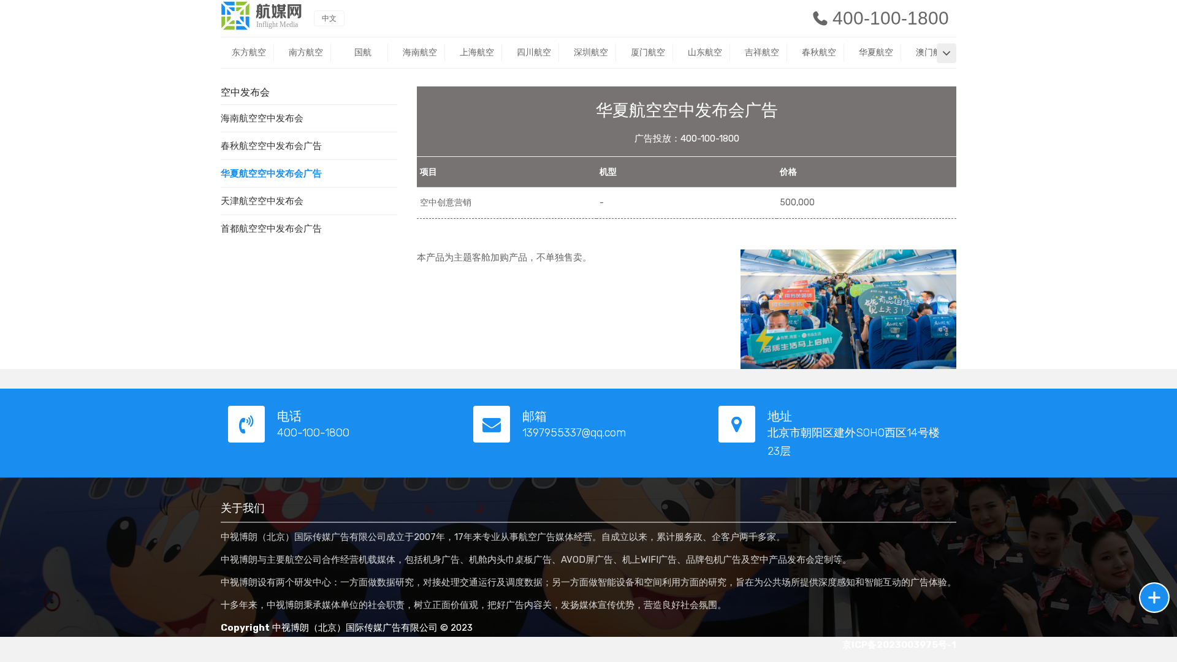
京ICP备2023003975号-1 (899, 644)
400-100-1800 (890, 18)
